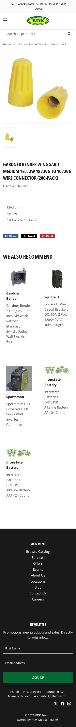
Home (7, 44)
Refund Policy (54, 692)
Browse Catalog (38, 551)
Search (14, 692)
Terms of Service (19, 696)
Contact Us (38, 593)
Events (38, 569)
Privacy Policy (32, 692)
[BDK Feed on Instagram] (69, 704)
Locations (38, 581)
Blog (38, 587)
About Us (38, 575)
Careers (38, 599)
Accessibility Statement (49, 696)
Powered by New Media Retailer (36, 720)
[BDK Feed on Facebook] (62, 704)
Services (38, 557)
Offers (38, 563)
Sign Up (38, 677)
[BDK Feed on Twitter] (56, 704)
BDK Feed (41, 715)
